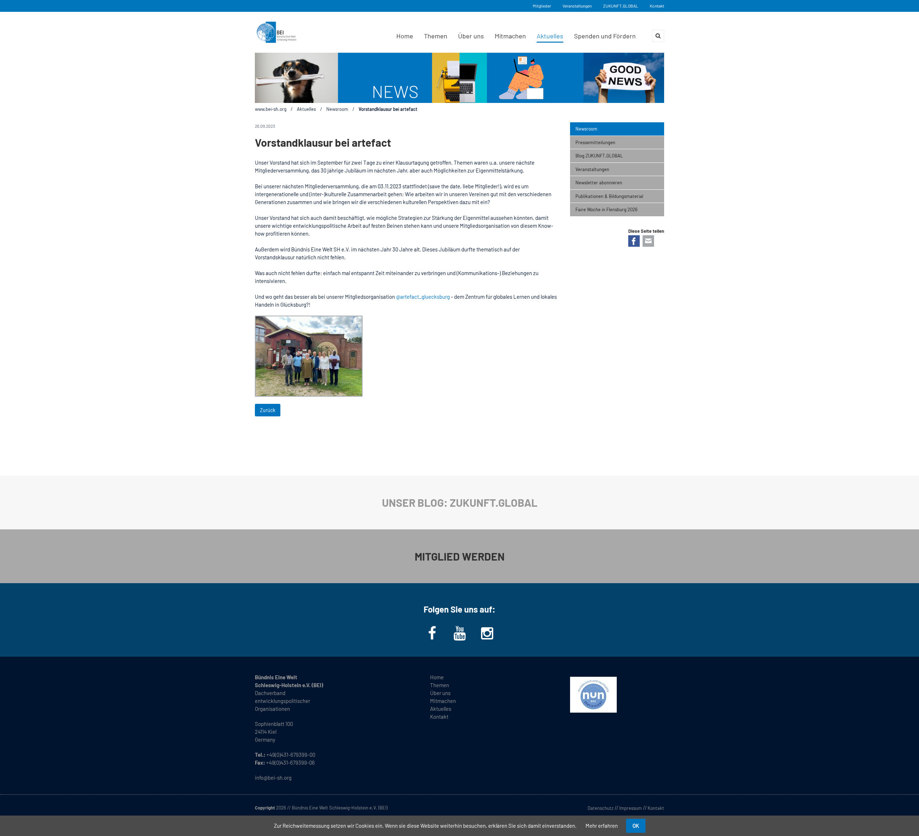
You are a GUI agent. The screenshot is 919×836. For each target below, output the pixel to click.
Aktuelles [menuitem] (550, 36)
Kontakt (657, 5)
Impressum (630, 808)
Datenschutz (601, 808)
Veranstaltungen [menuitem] (592, 169)
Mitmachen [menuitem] (510, 36)
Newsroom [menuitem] (586, 129)
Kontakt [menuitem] (439, 716)
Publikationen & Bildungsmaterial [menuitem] (609, 196)
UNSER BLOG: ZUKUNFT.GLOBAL (459, 502)
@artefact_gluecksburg (423, 296)
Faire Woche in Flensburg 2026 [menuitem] (606, 209)
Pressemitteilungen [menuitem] (595, 142)
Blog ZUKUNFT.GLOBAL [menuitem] (599, 156)
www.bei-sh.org (270, 109)
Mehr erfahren (602, 825)
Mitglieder (542, 5)
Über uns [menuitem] (471, 36)
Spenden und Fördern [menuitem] (605, 36)
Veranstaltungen (577, 5)
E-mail (648, 241)
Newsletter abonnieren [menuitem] (598, 182)
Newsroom (337, 109)
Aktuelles (306, 109)
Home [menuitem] (404, 36)
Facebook (634, 241)
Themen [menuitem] (435, 36)
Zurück (267, 410)
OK (636, 825)
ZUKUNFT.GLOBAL (620, 5)
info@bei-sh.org (273, 777)
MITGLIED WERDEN (460, 556)
